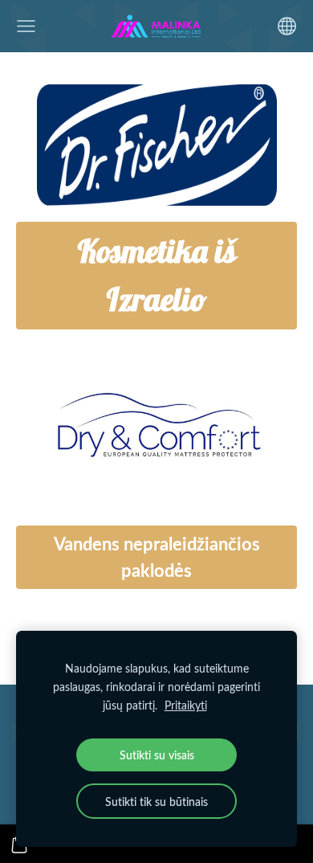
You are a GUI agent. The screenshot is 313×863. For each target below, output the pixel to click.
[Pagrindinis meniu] (26, 26)
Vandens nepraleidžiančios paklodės (157, 557)
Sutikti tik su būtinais (156, 801)
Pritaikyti (186, 705)
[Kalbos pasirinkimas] (287, 26)
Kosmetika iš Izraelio (157, 275)
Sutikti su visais (157, 754)
